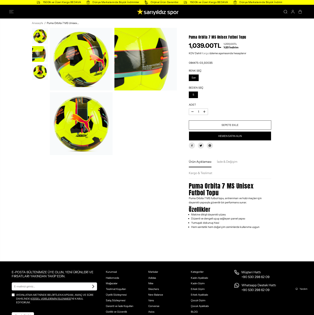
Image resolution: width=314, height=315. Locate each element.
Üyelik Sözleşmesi (116, 294)
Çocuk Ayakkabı (200, 306)
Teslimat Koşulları (116, 289)
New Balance (155, 294)
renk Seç (195, 70)
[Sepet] (300, 11)
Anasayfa (37, 23)
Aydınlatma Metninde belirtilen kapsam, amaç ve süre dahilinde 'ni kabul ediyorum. (55, 298)
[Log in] (293, 11)
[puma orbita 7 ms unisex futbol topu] (81, 59)
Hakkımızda (112, 277)
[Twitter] (201, 145)
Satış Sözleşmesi (115, 300)
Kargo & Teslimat (200, 173)
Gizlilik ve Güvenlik (116, 311)
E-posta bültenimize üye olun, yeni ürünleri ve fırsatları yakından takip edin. (52, 274)
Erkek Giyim (198, 289)
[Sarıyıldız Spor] (157, 11)
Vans (151, 300)
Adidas (152, 277)
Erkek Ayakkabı (199, 294)
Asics (151, 311)
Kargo (205, 53)
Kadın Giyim (198, 283)
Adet (192, 104)
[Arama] (285, 11)
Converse (153, 306)
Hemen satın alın (230, 136)
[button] (12, 11)
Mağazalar (112, 283)
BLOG (194, 311)
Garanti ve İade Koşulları (119, 306)
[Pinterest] (210, 145)
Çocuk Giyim (198, 300)
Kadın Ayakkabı (199, 277)
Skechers (153, 289)
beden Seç (196, 87)
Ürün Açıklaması (200, 161)
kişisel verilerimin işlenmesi (51, 298)
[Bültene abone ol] (93, 286)
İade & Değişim (227, 161)
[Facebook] (192, 145)
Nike (150, 283)
